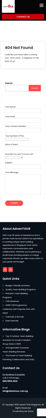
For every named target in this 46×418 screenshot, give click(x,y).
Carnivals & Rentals (14, 316)
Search (9, 83)
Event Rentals (11, 320)
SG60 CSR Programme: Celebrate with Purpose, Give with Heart (19, 309)
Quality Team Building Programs (20, 289)
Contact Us (23, 16)
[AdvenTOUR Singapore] (8, 6)
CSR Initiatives (12, 301)
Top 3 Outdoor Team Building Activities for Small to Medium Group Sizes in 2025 (18, 340)
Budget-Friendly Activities (17, 285)
